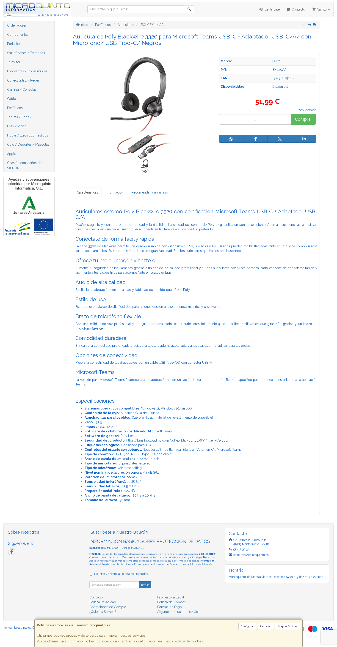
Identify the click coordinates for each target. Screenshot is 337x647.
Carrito (322, 9)
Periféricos (15, 108)
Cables (12, 99)
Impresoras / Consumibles (27, 71)
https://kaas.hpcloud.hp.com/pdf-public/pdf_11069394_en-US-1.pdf (177, 440)
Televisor (13, 62)
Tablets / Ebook (19, 117)
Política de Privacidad (201, 564)
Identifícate (271, 9)
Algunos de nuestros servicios (179, 612)
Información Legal (170, 597)
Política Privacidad (102, 602)
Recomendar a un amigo (149, 192)
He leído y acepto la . (121, 574)
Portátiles (14, 44)
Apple (11, 154)
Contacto (298, 9)
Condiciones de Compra (107, 607)
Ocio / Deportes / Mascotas (28, 144)
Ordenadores (17, 25)
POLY (276, 61)
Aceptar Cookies (287, 626)
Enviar (145, 584)
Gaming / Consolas (21, 89)
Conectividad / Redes (23, 80)
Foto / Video (17, 126)
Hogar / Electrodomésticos (27, 135)
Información (115, 192)
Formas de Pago (169, 607)
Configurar (247, 626)
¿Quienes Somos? (102, 612)
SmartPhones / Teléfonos (26, 53)
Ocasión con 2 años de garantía (24, 165)
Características (87, 192)
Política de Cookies (188, 641)
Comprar (303, 119)
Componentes (17, 34)
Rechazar (265, 626)
